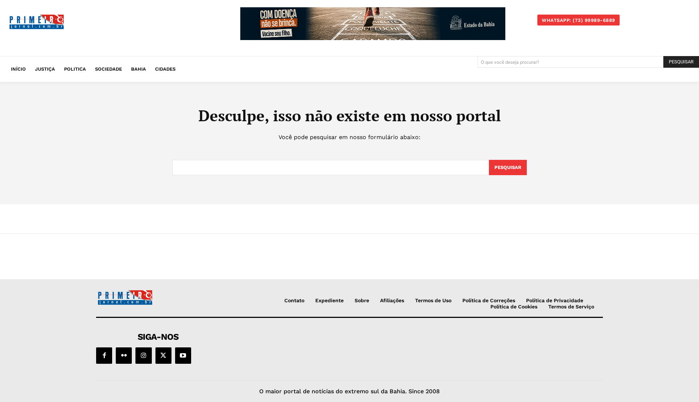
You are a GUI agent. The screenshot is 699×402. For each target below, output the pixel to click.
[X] (163, 355)
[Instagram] (143, 355)
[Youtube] (183, 355)
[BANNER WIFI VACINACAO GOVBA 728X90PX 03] (372, 23)
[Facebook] (104, 355)
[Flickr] (124, 355)
